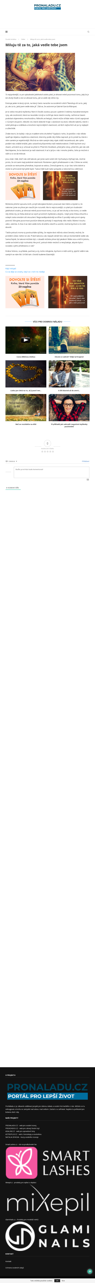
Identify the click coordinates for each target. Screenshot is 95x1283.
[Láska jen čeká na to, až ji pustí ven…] (25, 373)
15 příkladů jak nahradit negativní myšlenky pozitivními (69, 425)
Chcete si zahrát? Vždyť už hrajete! (69, 357)
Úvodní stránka (10, 39)
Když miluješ (10, 268)
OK (57, 1281)
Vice (63, 1280)
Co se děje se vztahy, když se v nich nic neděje (25, 272)
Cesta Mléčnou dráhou (26, 357)
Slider (23, 39)
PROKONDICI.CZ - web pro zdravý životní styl (22, 1128)
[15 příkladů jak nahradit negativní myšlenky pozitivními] (69, 407)
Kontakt (8, 1261)
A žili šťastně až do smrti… (69, 390)
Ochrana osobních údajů (14, 1268)
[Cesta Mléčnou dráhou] (25, 340)
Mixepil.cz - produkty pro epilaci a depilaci (20, 1182)
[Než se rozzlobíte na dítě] (25, 407)
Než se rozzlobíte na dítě (26, 424)
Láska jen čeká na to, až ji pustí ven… (25, 390)
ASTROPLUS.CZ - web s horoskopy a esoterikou (23, 1134)
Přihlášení (85, 461)
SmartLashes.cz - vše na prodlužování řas (21, 1144)
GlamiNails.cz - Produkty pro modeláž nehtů (21, 1219)
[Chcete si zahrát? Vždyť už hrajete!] (69, 340)
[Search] (88, 31)
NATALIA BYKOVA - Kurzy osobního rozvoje (21, 1137)
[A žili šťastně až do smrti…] (69, 373)
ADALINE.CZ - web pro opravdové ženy (20, 1131)
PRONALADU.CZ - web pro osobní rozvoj (20, 1125)
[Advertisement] (47, 19)
